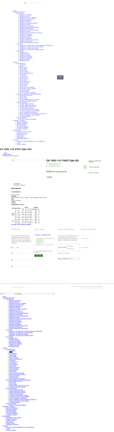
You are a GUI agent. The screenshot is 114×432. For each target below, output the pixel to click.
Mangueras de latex (24, 60)
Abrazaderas (23, 65)
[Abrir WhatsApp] (110, 428)
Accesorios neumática (25, 116)
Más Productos (17, 130)
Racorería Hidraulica (22, 117)
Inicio (15, 10)
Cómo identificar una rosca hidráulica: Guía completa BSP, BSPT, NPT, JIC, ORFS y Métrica (91, 245)
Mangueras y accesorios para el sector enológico (31, 46)
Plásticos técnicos (21, 137)
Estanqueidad (20, 135)
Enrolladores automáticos (23, 138)
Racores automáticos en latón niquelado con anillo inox (33, 113)
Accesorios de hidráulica (23, 127)
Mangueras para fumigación (26, 28)
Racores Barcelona (24, 83)
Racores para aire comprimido (27, 87)
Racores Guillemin (24, 71)
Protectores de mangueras (26, 38)
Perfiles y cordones (21, 134)
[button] (1, 292)
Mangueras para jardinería (26, 35)
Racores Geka (23, 85)
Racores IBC (23, 74)
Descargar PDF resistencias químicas (21, 224)
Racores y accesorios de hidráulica (28, 119)
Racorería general (21, 63)
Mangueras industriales (19, 12)
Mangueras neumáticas (25, 37)
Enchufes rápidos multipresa (27, 108)
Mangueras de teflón (25, 59)
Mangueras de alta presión (26, 41)
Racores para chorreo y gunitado (28, 88)
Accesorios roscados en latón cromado (29, 109)
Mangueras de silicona (25, 55)
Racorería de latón (24, 91)
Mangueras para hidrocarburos (27, 19)
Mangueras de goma (25, 53)
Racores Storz (23, 80)
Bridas (21, 66)
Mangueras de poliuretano (26, 58)
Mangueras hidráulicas (22, 122)
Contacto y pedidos (21, 144)
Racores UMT (23, 70)
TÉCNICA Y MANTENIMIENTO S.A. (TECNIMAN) (31, 141)
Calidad (18, 142)
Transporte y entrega (86, 287)
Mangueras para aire (25, 16)
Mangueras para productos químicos (28, 23)
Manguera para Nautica (25, 34)
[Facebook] (36, 255)
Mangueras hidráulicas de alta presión (29, 39)
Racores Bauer (23, 69)
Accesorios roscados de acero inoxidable (30, 110)
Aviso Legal (73, 286)
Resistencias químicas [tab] (19, 185)
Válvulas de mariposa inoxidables (28, 101)
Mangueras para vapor (25, 24)
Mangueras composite (25, 21)
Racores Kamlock (24, 78)
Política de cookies (98, 286)
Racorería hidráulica (22, 124)
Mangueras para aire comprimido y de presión (31, 32)
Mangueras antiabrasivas (26, 20)
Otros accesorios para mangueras (28, 92)
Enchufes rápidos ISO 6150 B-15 (28, 106)
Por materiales (20, 51)
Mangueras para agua (25, 31)
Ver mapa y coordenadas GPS (43, 235)
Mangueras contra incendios (27, 26)
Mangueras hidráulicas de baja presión (29, 42)
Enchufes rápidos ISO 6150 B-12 (28, 105)
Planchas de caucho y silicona (24, 131)
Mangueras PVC (24, 52)
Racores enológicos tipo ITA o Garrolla (29, 99)
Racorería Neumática (22, 102)
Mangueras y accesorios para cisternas (29, 48)
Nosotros (16, 140)
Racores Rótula (23, 67)
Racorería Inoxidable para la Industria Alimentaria (29, 94)
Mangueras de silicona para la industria (29, 30)
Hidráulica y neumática (19, 120)
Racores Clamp (23, 98)
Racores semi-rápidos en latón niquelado (30, 115)
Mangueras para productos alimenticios (29, 27)
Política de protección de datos (85, 286)
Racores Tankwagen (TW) (26, 73)
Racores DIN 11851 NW (26, 95)
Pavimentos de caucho (22, 133)
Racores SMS (23, 97)
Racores (16, 62)
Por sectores (20, 44)
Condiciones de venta (97, 287)
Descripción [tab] (17, 183)
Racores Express (24, 84)
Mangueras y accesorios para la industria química (32, 49)
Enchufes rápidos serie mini (26, 103)
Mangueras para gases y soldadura (28, 17)
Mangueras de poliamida (26, 56)
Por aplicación (20, 13)
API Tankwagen (24, 76)
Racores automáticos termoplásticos (28, 112)
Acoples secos (23, 77)
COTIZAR (49, 177)
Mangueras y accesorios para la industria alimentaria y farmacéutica (36, 45)
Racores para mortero (25, 81)
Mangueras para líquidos (26, 14)
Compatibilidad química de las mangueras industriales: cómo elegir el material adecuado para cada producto (91, 236)
